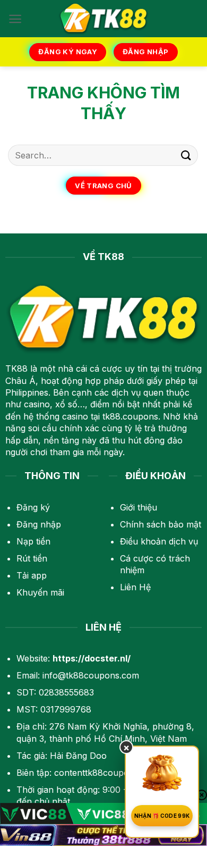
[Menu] (15, 19)
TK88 (16, 368)
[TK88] (103, 18)
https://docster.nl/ (92, 658)
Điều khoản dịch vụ (159, 541)
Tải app (31, 575)
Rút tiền (31, 558)
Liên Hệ (135, 587)
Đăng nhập (38, 524)
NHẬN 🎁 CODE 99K (162, 816)
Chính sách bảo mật (160, 524)
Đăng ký (33, 507)
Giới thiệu (138, 507)
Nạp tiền (33, 541)
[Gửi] (186, 155)
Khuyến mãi (40, 592)
